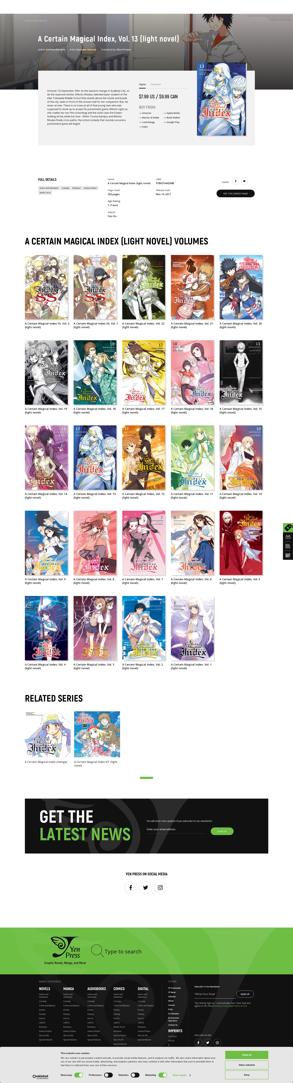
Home (27, 20)
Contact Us (173, 1025)
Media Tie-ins (119, 1027)
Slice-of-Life (44, 1035)
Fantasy (42, 1014)
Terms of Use (240, 1005)
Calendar (172, 996)
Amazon (146, 112)
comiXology (148, 122)
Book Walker (173, 117)
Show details (180, 1075)
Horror (42, 1018)
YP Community (174, 988)
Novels (44, 989)
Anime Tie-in (45, 192)
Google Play (173, 122)
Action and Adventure (49, 188)
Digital (143, 989)
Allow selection (247, 1065)
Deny (247, 1075)
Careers (171, 1005)
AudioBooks (96, 989)
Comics (119, 989)
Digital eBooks (39, 20)
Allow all (246, 1055)
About (171, 1001)
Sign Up (245, 994)
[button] (146, 778)
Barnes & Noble (150, 117)
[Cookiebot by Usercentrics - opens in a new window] (40, 1077)
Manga (68, 989)
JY (169, 1045)
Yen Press (172, 1036)
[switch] (108, 1075)
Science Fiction (90, 188)
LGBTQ (42, 1022)
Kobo (145, 126)
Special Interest (45, 1039)
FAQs (170, 1009)
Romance (76, 188)
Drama (42, 1010)
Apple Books (173, 112)
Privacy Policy (222, 1005)
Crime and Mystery (47, 1005)
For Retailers (173, 1013)
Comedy (65, 188)
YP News (172, 992)
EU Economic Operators (173, 1019)
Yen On (171, 1040)
